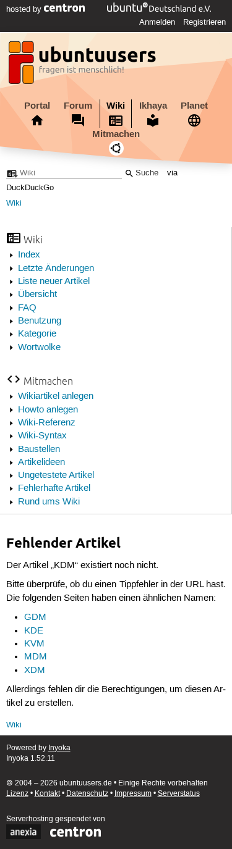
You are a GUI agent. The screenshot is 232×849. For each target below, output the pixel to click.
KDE (33, 631)
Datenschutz (87, 793)
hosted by (25, 9)
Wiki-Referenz (46, 423)
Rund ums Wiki (49, 502)
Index (29, 255)
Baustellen (39, 449)
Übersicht (37, 294)
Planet (194, 105)
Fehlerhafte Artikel (54, 488)
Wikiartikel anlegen (55, 396)
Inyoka (59, 748)
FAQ (27, 308)
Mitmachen (116, 134)
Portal (37, 105)
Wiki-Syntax (42, 435)
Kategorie (37, 334)
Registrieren (204, 22)
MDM (35, 657)
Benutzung (39, 321)
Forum (78, 105)
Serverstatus (179, 793)
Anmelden (157, 22)
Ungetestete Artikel (56, 475)
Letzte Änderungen (56, 268)
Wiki (115, 105)
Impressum (133, 793)
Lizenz (17, 793)
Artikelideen (41, 462)
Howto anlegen (48, 410)
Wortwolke (39, 347)
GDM (35, 617)
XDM (34, 670)
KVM (34, 644)
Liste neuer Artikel (54, 281)
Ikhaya (153, 105)
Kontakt (47, 793)
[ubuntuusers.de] (83, 66)
